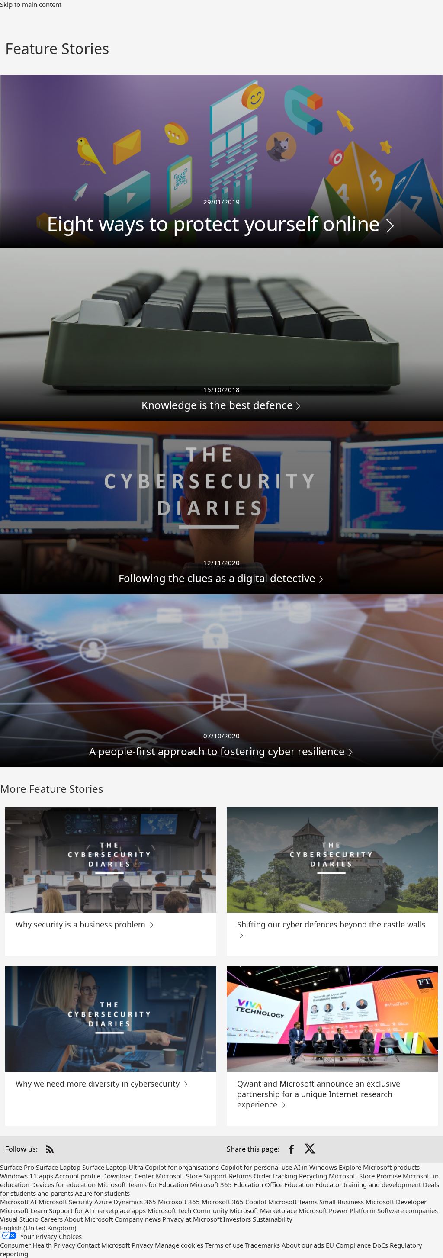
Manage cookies (179, 1245)
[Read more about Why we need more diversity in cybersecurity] (110, 1019)
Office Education (289, 1184)
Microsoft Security (66, 1201)
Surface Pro (17, 1167)
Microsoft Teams (293, 1201)
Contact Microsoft (103, 1245)
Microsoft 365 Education (226, 1184)
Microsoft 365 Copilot (234, 1201)
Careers (51, 1219)
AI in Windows (315, 1167)
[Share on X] (311, 1149)
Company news (138, 1219)
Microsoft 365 (179, 1201)
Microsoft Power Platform (337, 1210)
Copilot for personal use (256, 1167)
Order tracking (275, 1175)
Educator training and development (368, 1184)
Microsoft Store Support (191, 1175)
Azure (103, 1201)
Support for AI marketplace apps (97, 1210)
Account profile (77, 1175)
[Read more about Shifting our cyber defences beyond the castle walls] (332, 860)
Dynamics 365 (134, 1201)
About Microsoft (88, 1219)
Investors (237, 1219)
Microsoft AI (18, 1201)
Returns (240, 1175)
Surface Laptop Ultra (112, 1167)
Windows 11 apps (26, 1175)
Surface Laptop (58, 1167)
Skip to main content (30, 4)
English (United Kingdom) (38, 1227)
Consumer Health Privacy (37, 1245)
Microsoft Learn (23, 1210)
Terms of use (224, 1245)
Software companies (407, 1210)
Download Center (128, 1175)
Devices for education (63, 1184)
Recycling (313, 1175)
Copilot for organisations (182, 1167)
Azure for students (102, 1193)
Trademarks (262, 1245)
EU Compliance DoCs (357, 1245)
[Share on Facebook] (292, 1149)
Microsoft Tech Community (188, 1210)
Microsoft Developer (396, 1201)
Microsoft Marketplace (263, 1210)
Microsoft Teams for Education (142, 1184)
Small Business (341, 1201)
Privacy (142, 1245)
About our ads (303, 1245)
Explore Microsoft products (379, 1167)
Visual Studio (19, 1219)
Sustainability (272, 1219)
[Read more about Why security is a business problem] (110, 860)
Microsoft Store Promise (365, 1175)
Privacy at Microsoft (192, 1219)
